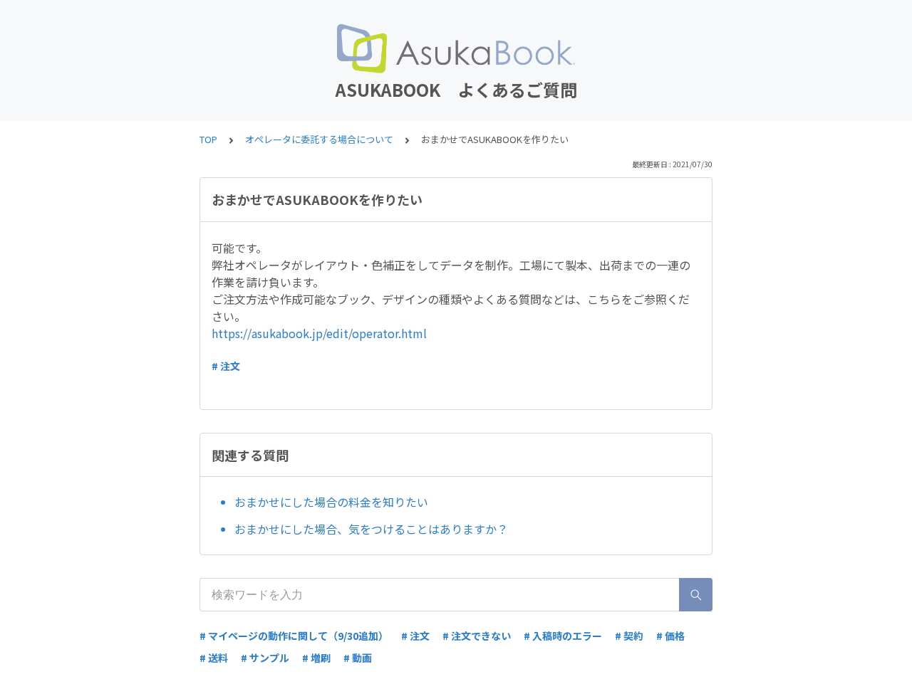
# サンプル (265, 658)
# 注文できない (476, 635)
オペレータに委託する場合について (319, 139)
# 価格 (670, 635)
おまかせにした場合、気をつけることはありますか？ (371, 528)
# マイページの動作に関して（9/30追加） (294, 635)
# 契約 (629, 635)
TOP (208, 139)
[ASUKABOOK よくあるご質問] (456, 48)
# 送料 (214, 658)
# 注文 (226, 366)
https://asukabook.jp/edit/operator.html (319, 333)
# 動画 (357, 658)
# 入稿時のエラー (563, 635)
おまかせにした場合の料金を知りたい (331, 501)
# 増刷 (316, 658)
